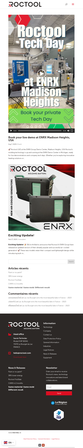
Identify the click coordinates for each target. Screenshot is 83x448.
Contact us (47, 335)
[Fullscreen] (72, 131)
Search (71, 262)
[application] (41, 74)
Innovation (22, 239)
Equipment (47, 358)
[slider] (39, 130)
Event (20, 144)
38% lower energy (15, 276)
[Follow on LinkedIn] (39, 445)
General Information (51, 342)
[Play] (11, 131)
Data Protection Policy (52, 339)
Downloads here (19, 357)
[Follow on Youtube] (43, 445)
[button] (41, 73)
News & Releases (50, 354)
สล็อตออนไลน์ (13, 306)
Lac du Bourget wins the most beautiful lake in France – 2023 (48, 298)
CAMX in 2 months (15, 284)
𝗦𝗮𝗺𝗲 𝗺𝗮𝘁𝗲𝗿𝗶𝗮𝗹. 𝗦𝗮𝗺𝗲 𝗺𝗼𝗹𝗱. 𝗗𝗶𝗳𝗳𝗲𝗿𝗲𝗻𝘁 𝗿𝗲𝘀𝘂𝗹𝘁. (29, 288)
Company (47, 331)
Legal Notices (48, 350)
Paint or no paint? (15, 272)
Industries (47, 346)
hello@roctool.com (22, 353)
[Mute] (68, 131)
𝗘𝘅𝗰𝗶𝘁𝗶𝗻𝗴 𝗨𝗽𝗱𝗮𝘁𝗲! (21, 235)
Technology (47, 327)
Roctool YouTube (14, 280)
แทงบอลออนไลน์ (14, 298)
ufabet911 (12, 302)
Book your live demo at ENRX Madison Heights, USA (39, 139)
